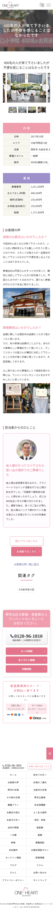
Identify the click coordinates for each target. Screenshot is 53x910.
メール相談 (26, 651)
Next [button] (45, 87)
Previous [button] (7, 87)
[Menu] (48, 4)
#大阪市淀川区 (26, 589)
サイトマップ (40, 880)
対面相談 (26, 669)
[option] (26, 88)
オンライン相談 (26, 660)
